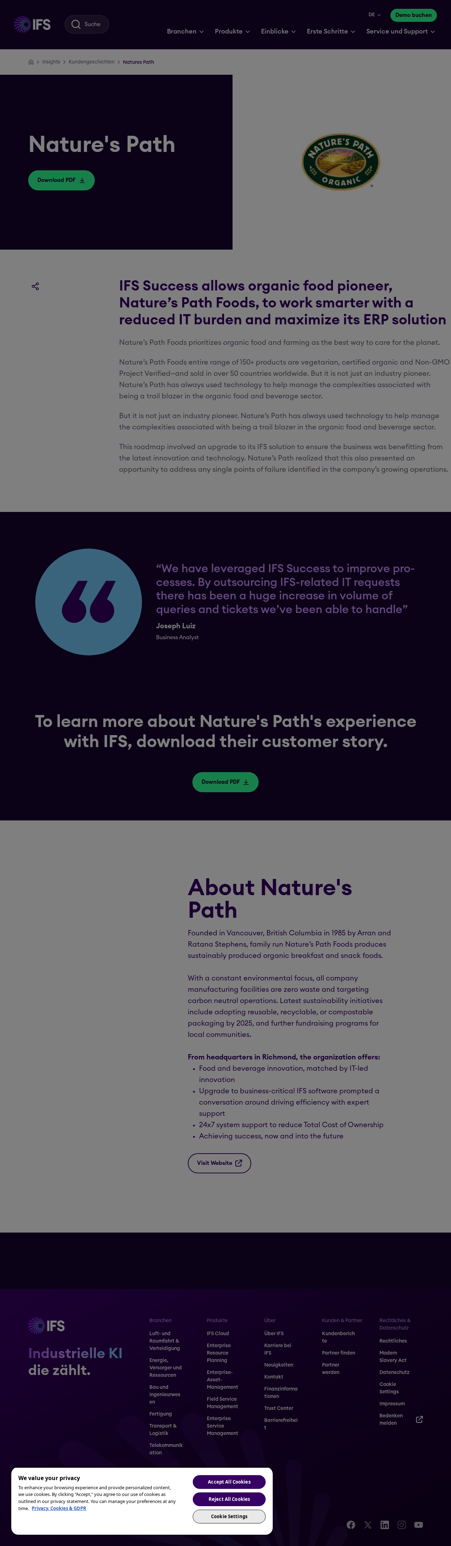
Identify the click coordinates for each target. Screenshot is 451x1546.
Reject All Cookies (229, 1499)
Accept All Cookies (229, 1482)
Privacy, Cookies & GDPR (59, 1508)
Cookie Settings (229, 1516)
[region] (142, 1501)
